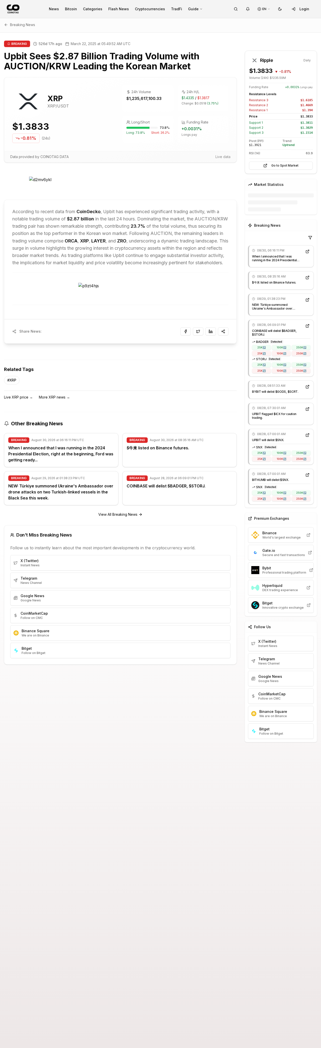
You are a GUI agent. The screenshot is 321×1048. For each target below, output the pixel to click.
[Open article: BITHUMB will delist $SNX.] (307, 475)
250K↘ (301, 353)
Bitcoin (71, 9)
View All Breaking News (117, 514)
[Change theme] (279, 9)
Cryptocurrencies (150, 9)
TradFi (176, 9)
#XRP (11, 380)
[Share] (223, 331)
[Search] (235, 9)
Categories (92, 9)
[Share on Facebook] (185, 331)
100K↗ (281, 347)
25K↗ (261, 347)
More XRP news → (54, 397)
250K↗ (301, 347)
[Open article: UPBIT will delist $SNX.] (307, 435)
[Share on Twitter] (198, 331)
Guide (193, 9)
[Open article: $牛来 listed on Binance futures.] (307, 278)
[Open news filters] (310, 237)
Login (304, 9)
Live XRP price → (18, 397)
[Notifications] (247, 9)
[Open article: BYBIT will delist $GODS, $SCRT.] (307, 387)
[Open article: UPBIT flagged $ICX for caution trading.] (307, 409)
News (54, 9)
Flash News (118, 9)
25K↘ (261, 353)
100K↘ (281, 353)
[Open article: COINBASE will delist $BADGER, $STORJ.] (307, 326)
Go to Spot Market (284, 165)
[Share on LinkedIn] (210, 331)
